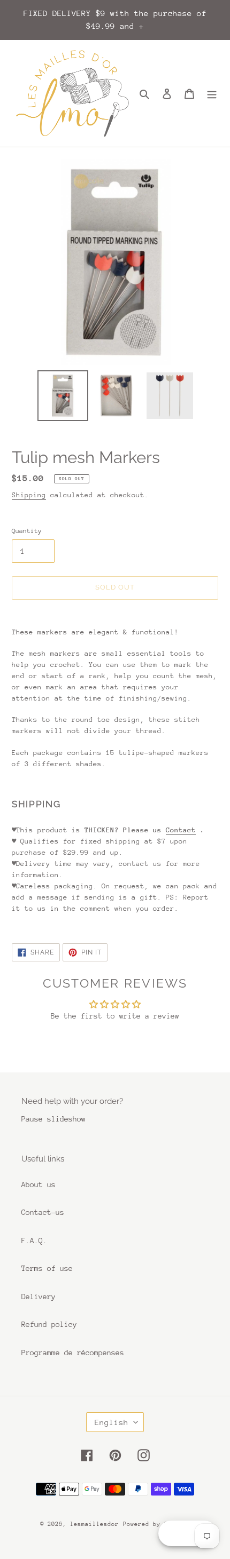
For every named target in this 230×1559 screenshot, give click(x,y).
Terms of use (47, 1268)
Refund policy (49, 1324)
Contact (181, 830)
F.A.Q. (34, 1240)
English (111, 1422)
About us (38, 1184)
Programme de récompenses (72, 1352)
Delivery (38, 1296)
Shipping (29, 495)
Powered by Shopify (156, 1524)
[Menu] (212, 93)
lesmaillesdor (94, 1524)
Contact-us (42, 1212)
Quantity (27, 531)
